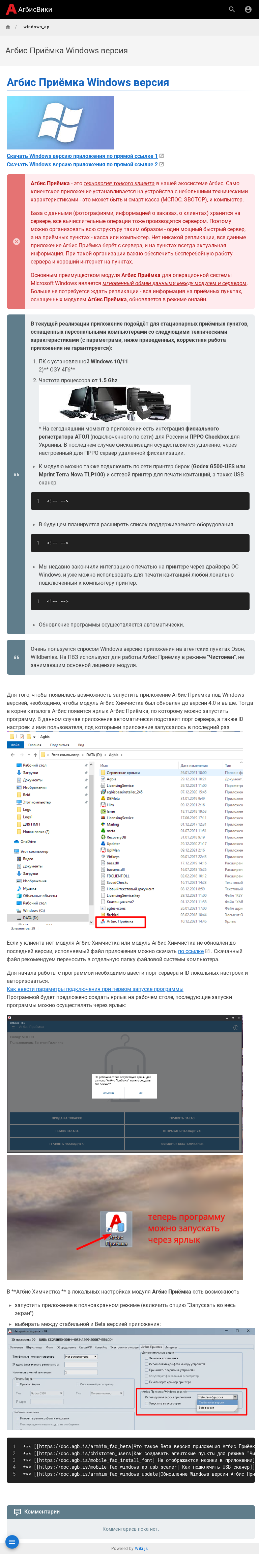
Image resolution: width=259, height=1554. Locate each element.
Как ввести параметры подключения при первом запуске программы (95, 989)
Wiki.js (141, 1548)
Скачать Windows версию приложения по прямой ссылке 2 (82, 164)
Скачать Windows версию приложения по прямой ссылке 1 (82, 156)
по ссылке (191, 951)
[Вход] (248, 9)
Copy (241, 498)
